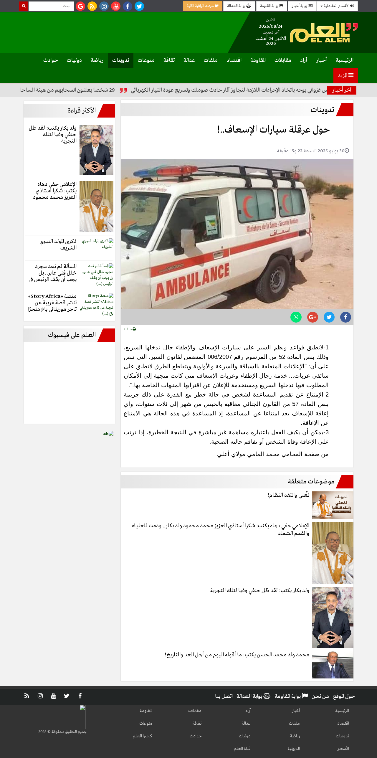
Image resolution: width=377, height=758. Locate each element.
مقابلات (283, 60)
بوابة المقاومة (269, 6)
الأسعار (343, 749)
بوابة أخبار (300, 6)
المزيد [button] (343, 75)
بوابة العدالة (236, 6)
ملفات (211, 60)
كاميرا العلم (142, 736)
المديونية (293, 749)
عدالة (189, 60)
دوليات (74, 60)
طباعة (128, 329)
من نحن (320, 696)
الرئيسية (344, 60)
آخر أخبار (341, 90)
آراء (303, 60)
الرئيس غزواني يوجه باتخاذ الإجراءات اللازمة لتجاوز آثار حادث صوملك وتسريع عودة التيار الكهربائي (252, 90)
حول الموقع (344, 696)
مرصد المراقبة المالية (201, 6)
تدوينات (120, 60)
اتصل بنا (224, 696)
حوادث (50, 60)
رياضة (97, 60)
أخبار (321, 60)
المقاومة (258, 60)
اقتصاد (234, 60)
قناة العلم (242, 749)
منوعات (146, 60)
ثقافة (169, 60)
